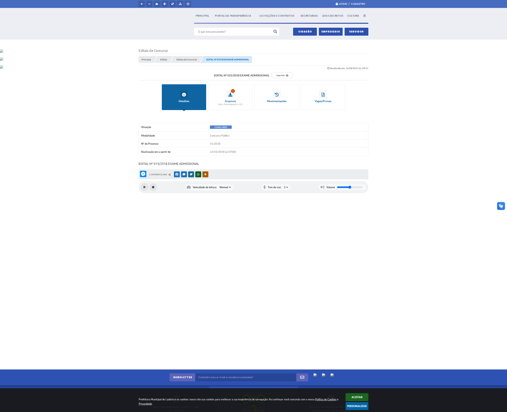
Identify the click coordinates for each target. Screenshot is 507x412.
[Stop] (153, 187)
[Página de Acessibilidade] (188, 4)
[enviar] (302, 377)
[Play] (145, 187)
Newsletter (182, 377)
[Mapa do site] (180, 4)
